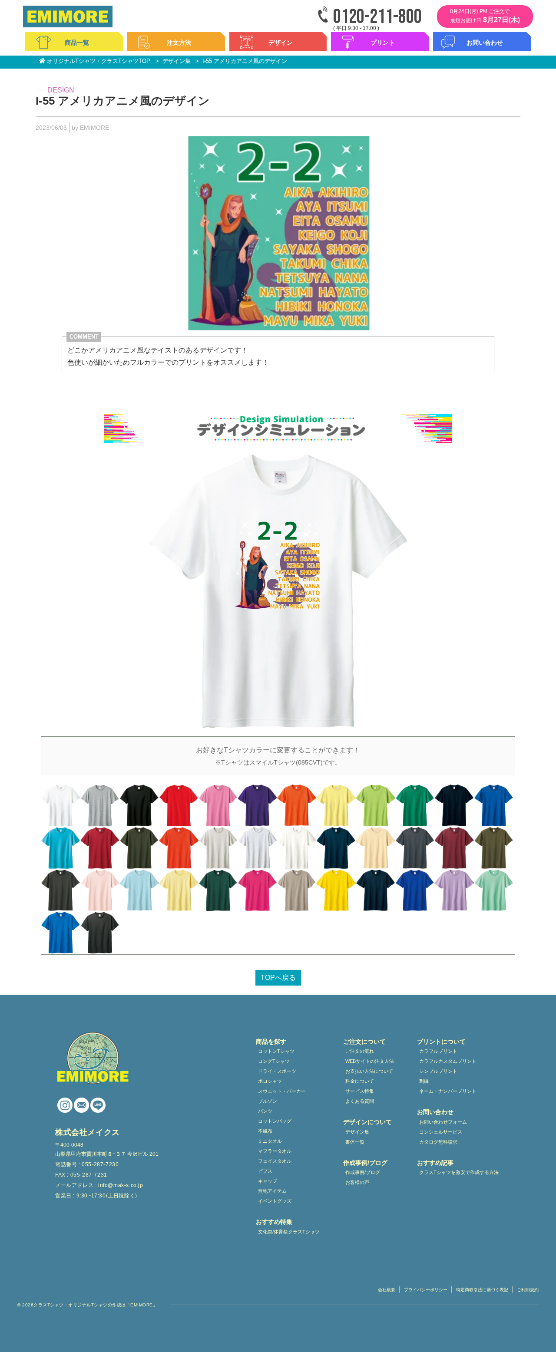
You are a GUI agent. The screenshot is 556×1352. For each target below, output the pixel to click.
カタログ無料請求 (438, 1141)
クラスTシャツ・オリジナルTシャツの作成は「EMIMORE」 (95, 1305)
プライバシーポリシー (425, 1289)
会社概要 (386, 1289)
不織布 (265, 1131)
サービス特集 (359, 1091)
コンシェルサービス (440, 1131)
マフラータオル (274, 1151)
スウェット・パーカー (282, 1091)
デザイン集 (357, 1131)
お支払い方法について (369, 1071)
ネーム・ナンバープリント (448, 1091)
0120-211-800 (377, 17)
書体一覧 (354, 1141)
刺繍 (424, 1081)
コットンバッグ (274, 1121)
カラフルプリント (438, 1051)
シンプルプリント (438, 1071)
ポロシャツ (270, 1081)
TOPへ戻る (278, 977)
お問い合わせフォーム (443, 1121)
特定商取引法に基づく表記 (482, 1289)
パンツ (265, 1111)
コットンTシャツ (276, 1051)
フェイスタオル (274, 1161)
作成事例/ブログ (362, 1172)
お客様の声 (357, 1182)
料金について (359, 1081)
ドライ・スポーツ (277, 1071)
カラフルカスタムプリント (448, 1061)
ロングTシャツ (274, 1061)
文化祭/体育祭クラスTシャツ (289, 1231)
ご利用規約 (528, 1289)
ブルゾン (267, 1101)
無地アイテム (272, 1191)
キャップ (267, 1181)
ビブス (265, 1171)
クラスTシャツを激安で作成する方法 (459, 1172)
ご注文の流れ (359, 1051)
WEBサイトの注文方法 (369, 1061)
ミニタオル (270, 1141)
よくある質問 (359, 1101)
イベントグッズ (274, 1201)
